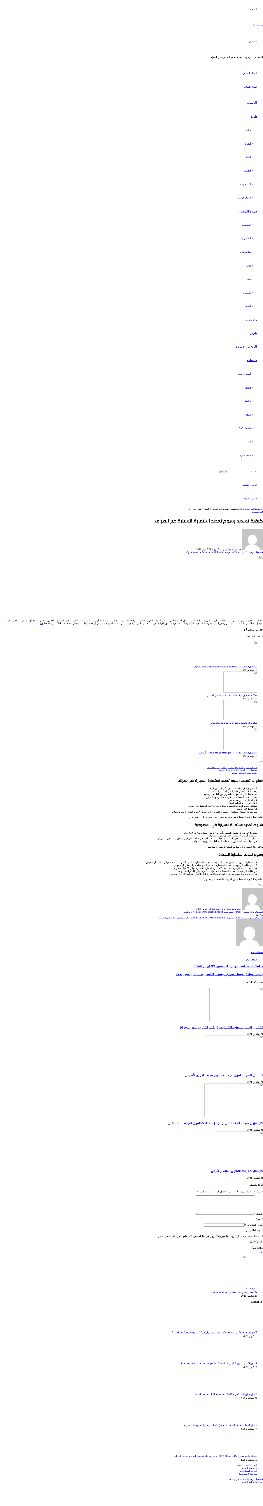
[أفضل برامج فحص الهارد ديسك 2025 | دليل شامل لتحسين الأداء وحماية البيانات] (240, 1452)
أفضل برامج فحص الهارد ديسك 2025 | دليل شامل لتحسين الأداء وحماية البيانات (215, 1456)
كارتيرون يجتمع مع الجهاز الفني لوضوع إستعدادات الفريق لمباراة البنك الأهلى (215, 1123)
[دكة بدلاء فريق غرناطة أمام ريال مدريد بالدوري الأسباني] (240, 692)
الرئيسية (251, 102)
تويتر (248, 265)
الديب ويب (245, 184)
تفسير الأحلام (244, 428)
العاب (248, 143)
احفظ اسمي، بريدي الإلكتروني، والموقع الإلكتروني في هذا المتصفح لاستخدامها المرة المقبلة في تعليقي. (208, 1236)
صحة (248, 414)
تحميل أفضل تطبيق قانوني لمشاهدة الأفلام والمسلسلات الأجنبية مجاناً (219, 1363)
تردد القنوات (245, 455)
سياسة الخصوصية (248, 1473)
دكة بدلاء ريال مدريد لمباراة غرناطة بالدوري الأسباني (233, 723)
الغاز (248, 441)
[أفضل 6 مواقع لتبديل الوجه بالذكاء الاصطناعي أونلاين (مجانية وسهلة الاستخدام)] (240, 1328)
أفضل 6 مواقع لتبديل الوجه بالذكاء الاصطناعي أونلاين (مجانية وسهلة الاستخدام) (214, 1332)
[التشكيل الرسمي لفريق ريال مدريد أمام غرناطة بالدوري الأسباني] (240, 749)
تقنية (254, 116)
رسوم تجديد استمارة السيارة (244, 773)
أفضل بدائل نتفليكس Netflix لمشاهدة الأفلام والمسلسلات (225, 1394)
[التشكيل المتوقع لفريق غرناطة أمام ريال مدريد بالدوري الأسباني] (233, 1068)
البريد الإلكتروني (254, 1224)
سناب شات (245, 252)
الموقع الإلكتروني (254, 1230)
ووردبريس (250, 319)
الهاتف (247, 157)
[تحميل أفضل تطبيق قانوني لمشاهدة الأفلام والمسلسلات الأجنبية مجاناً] (240, 1359)
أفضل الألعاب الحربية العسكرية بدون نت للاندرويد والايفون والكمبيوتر (220, 1425)
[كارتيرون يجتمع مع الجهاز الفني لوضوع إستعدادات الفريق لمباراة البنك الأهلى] (233, 1116)
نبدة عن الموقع (249, 1468)
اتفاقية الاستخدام (248, 1471)
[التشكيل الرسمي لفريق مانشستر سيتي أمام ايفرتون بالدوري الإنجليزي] (236, 1020)
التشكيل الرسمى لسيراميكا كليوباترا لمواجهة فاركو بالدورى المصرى (225, 667)
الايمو (248, 306)
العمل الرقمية (244, 197)
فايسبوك (246, 224)
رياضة (248, 401)
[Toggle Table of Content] (260, 762)
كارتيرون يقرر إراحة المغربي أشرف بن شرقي (237, 1171)
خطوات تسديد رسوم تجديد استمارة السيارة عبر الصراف (232, 767)
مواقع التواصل (248, 211)
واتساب (247, 292)
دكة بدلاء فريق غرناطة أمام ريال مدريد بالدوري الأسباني (232, 695)
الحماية (247, 170)
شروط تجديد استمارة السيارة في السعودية (238, 770)
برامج (248, 130)
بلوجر (253, 333)
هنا (41, 623)
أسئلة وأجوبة (244, 374)
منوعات (252, 360)
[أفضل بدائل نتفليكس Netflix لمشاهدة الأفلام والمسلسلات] (240, 1390)
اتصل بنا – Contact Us (246, 1465)
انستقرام (246, 238)
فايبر (248, 279)
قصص (247, 387)
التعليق (258, 1214)
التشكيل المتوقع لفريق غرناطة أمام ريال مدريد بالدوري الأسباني (223, 1075)
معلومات (236, 549)
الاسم (259, 1219)
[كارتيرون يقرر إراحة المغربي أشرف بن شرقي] (239, 1164)
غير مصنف (248, 509)
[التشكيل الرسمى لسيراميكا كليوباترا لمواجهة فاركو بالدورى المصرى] (240, 663)
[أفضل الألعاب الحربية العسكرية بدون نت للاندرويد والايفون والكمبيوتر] (240, 1421)
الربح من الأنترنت (246, 346)
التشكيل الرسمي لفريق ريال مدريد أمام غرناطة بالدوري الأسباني (228, 753)
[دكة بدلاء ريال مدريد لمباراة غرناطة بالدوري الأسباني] (240, 719)
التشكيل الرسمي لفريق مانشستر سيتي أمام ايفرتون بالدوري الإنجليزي (220, 1027)
